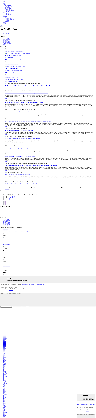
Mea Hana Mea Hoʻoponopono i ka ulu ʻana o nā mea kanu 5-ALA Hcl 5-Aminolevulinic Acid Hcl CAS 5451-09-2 (31, 165)
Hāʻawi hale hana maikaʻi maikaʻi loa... (14, 59)
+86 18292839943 (11, 197)
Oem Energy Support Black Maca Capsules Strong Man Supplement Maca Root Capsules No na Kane (28, 85)
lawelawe (4, 22)
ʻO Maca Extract (22, 231)
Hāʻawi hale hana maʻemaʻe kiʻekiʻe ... (13, 55)
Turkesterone (16, 231)
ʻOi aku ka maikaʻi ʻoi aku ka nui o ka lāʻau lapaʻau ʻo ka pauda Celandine (22, 138)
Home (4, 3)
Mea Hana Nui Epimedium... (11, 81)
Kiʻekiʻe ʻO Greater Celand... (11, 64)
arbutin (4, 231)
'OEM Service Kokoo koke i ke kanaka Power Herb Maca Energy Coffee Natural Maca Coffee (26, 93)
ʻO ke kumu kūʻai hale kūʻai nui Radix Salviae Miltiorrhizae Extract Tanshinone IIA (24, 111)
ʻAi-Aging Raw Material (9, 10)
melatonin (35, 231)
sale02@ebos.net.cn (10, 199)
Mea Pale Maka (7, 7)
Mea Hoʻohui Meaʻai (8, 8)
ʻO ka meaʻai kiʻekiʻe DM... (11, 72)
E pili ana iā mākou (6, 16)
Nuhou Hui (7, 13)
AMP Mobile (5, 230)
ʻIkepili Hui (7, 17)
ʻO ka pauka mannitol (29, 231)
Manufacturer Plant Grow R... (12, 77)
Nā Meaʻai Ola (7, 11)
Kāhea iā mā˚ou (5, 23)
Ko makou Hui (7, 20)
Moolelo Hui (7, 21)
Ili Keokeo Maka (8, 5)
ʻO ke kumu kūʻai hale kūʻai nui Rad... (14, 51)
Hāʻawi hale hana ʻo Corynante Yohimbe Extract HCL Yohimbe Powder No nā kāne (24, 102)
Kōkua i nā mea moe (8, 6)
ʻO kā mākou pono (8, 18)
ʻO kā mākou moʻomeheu (9, 19)
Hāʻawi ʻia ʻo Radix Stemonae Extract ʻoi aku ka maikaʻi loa (19, 130)
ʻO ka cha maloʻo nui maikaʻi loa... (13, 68)
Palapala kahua (5, 229)
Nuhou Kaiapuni (8, 14)
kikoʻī (8, 88)
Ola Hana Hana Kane (8, 9)
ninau (6, 88)
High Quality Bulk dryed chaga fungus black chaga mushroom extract (21, 148)
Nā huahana (5, 4)
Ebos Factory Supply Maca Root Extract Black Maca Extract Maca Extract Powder (24, 183)
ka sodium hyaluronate (10, 231)
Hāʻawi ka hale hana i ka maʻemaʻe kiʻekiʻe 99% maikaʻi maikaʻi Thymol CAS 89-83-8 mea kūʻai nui (28, 121)
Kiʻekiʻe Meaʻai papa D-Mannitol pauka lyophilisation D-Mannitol (20, 156)
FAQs (4, 15)
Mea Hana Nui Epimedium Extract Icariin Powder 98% (17, 174)
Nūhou (4, 12)
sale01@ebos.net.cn (10, 198)
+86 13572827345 (11, 196)
